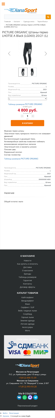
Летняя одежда (27, 324)
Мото (27, 330)
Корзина (6, 416)
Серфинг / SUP (27, 307)
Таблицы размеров (27, 277)
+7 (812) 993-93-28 (27, 386)
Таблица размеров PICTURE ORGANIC (25, 104)
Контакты (27, 283)
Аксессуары (27, 327)
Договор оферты (27, 287)
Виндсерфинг (27, 300)
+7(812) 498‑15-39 (27, 377)
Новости (27, 260)
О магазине (27, 270)
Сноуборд (27, 314)
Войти (5, 413)
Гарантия (27, 280)
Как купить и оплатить (27, 264)
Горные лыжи (27, 317)
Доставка (27, 267)
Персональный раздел (27, 405)
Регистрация (14, 413)
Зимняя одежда (27, 320)
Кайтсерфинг (27, 297)
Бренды (27, 274)
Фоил (27, 304)
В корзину (27, 123)
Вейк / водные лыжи (27, 310)
